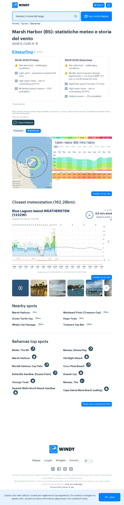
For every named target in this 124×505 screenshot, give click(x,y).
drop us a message (73, 484)
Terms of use (68, 487)
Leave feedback (25, 122)
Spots (24, 23)
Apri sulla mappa (98, 16)
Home (15, 23)
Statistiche (33, 131)
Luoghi (48, 460)
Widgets (61, 460)
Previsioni (18, 131)
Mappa (36, 460)
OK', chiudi (109, 497)
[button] (36, 43)
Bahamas (35, 23)
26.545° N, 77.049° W (23, 44)
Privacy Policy (56, 487)
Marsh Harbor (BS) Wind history (75, 142)
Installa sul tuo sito (101, 193)
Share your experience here (96, 404)
